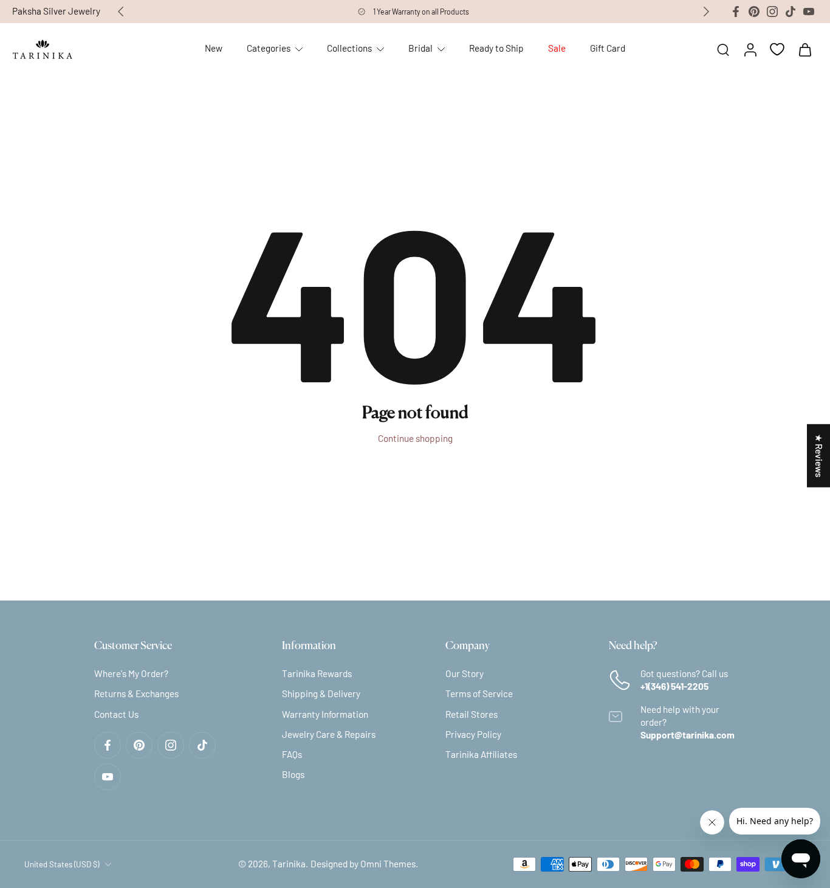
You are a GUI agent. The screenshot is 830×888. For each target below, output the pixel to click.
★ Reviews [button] (819, 455)
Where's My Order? (131, 673)
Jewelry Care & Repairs (329, 734)
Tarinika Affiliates (481, 754)
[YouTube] (809, 11)
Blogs (293, 774)
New (213, 48)
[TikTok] (790, 11)
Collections (349, 48)
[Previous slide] (121, 11)
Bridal (420, 48)
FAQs (292, 754)
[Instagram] (772, 11)
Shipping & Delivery (321, 694)
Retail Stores (471, 714)
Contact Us (116, 714)
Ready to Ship (496, 48)
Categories (268, 48)
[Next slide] (706, 11)
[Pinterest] (754, 11)
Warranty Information (325, 714)
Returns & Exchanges (136, 694)
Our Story (464, 673)
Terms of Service (479, 694)
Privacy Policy (473, 734)
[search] (723, 49)
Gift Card (607, 48)
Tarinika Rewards (317, 673)
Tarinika (289, 863)
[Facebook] (736, 11)
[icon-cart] (804, 49)
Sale (557, 48)
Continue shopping (415, 438)
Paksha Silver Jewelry (56, 10)
